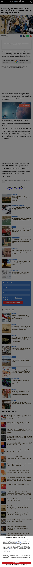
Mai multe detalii (18, 542)
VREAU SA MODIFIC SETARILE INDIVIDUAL (16, 564)
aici (9, 548)
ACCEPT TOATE (16, 562)
